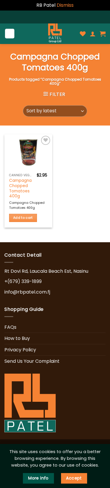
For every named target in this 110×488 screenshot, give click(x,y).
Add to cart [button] (23, 218)
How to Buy (17, 338)
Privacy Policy (20, 349)
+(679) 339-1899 (23, 281)
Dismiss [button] (65, 5)
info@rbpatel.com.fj (27, 292)
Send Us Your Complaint (32, 361)
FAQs (10, 327)
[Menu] (10, 33)
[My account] (93, 33)
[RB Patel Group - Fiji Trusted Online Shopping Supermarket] (55, 33)
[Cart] (103, 33)
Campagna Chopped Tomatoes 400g (20, 188)
